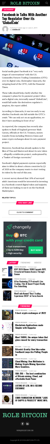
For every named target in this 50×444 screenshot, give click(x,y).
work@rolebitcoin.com (25, 430)
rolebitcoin (16, 30)
